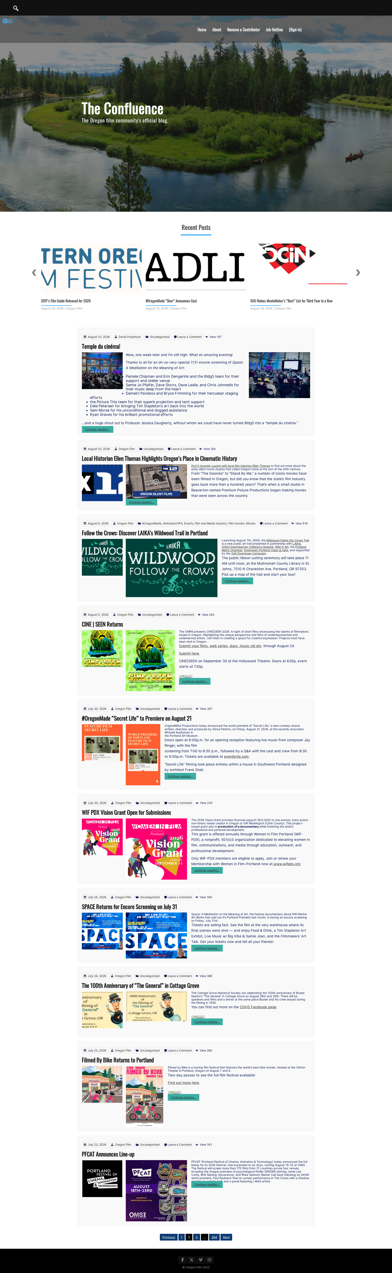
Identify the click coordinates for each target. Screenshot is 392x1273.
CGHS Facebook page (258, 1007)
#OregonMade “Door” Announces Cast (66, 300)
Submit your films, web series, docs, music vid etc (220, 646)
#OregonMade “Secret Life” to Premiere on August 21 (137, 718)
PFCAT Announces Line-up (108, 1154)
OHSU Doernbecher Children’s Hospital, (248, 547)
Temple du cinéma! (101, 346)
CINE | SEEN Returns (102, 624)
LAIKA (297, 543)
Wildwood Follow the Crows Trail (287, 540)
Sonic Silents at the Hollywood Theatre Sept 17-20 (284, 300)
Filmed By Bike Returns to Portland (118, 1060)
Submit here (189, 653)
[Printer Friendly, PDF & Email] (186, 675)
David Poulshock (130, 336)
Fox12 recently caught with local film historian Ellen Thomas (230, 465)
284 (214, 1237)
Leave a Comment (189, 336)
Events (188, 523)
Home (202, 29)
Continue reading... (99, 430)
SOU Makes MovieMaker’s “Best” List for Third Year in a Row (187, 300)
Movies (250, 523)
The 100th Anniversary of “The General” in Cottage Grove (140, 985)
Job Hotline (274, 29)
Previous (34, 272)
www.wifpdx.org (286, 864)
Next (358, 272)
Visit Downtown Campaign (248, 553)
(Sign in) (295, 29)
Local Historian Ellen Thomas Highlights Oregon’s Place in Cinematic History (159, 458)
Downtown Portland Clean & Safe (266, 550)
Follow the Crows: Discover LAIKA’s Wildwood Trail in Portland (145, 533)
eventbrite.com (236, 756)
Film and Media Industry (211, 523)
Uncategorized (159, 336)
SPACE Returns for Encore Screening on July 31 (129, 906)
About (216, 29)
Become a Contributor (243, 29)
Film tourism (236, 523)
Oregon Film (127, 449)
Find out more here (183, 1083)
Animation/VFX (173, 523)
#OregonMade (151, 523)
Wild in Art (281, 547)
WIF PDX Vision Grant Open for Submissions (126, 812)
